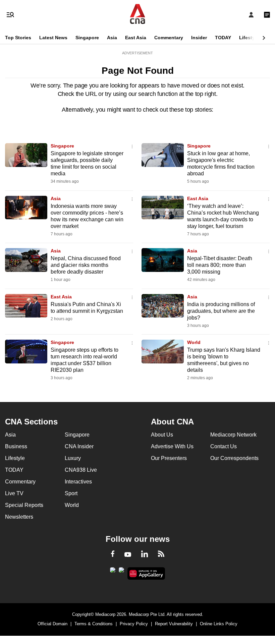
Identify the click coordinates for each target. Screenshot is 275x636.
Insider (199, 37)
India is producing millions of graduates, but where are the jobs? (221, 311)
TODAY (223, 37)
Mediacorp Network (233, 435)
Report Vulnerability (174, 623)
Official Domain (52, 623)
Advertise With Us (172, 446)
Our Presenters (169, 458)
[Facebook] (112, 555)
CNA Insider (79, 446)
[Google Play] (112, 572)
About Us (162, 435)
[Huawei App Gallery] (146, 573)
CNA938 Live (81, 470)
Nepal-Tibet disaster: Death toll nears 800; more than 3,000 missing (219, 265)
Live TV (14, 493)
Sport (71, 493)
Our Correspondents (234, 458)
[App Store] (121, 572)
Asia (112, 37)
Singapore (87, 37)
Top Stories (18, 37)
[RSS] (161, 555)
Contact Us (223, 446)
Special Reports (24, 505)
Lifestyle (249, 37)
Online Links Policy (218, 623)
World (194, 342)
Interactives (78, 481)
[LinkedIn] (144, 555)
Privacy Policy (134, 623)
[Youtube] (127, 555)
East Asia (135, 37)
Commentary (168, 37)
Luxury (73, 458)
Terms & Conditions (93, 623)
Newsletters (19, 517)
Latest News (53, 37)
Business (16, 446)
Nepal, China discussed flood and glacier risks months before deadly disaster (86, 265)
